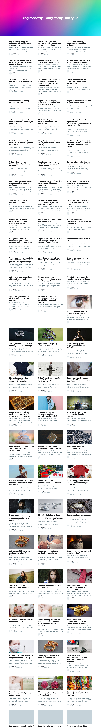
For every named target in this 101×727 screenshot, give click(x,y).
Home (10, 2)
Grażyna (14, 53)
